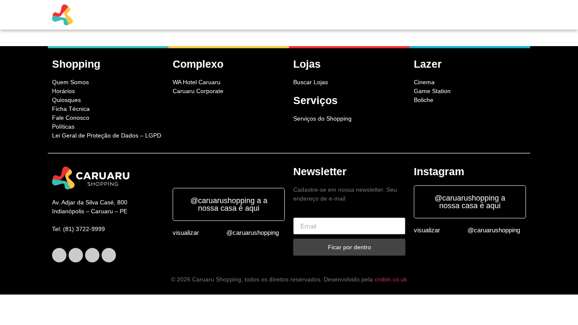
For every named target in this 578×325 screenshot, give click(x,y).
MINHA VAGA (361, 15)
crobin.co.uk (390, 279)
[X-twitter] (76, 255)
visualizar (186, 232)
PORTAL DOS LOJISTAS (419, 15)
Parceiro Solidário (491, 15)
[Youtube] (109, 255)
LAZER (321, 15)
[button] (220, 15)
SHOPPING (218, 15)
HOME (186, 15)
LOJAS (255, 15)
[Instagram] (92, 255)
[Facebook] (59, 255)
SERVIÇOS (288, 15)
